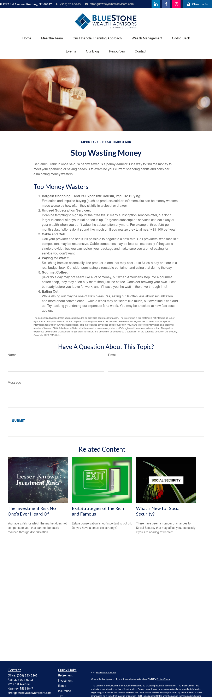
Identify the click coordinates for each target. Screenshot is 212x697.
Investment (65, 680)
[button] (26, 38)
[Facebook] (166, 4)
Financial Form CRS (106, 672)
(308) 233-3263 (70, 4)
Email (112, 354)
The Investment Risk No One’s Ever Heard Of (32, 511)
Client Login (200, 4)
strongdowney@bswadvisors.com (112, 4)
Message (14, 382)
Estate (62, 686)
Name (12, 354)
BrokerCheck (163, 679)
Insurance (64, 691)
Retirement (65, 675)
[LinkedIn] (156, 4)
